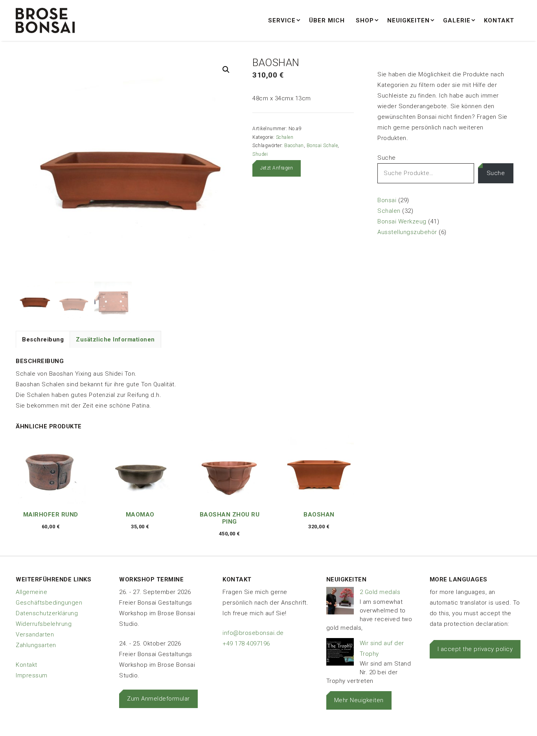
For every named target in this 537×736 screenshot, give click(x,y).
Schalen (285, 137)
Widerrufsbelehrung (44, 623)
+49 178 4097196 (246, 643)
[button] (226, 70)
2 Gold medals (380, 592)
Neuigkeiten (408, 20)
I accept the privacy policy (475, 649)
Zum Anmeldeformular (158, 698)
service (282, 20)
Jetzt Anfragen (276, 168)
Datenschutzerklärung (47, 613)
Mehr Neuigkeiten (359, 700)
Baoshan (294, 145)
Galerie (457, 20)
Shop (365, 20)
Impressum (32, 675)
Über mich (327, 20)
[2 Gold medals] (340, 602)
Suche (386, 157)
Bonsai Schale (322, 145)
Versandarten (35, 634)
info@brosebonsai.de (253, 632)
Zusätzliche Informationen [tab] (115, 339)
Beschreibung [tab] (43, 339)
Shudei (260, 154)
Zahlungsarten (36, 645)
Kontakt (499, 20)
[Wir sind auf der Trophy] (340, 653)
